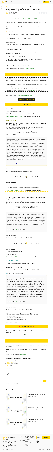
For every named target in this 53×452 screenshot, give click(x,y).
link (18, 88)
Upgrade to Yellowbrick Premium (26, 99)
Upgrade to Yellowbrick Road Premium (14, 116)
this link (32, 90)
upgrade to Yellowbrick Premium (25, 95)
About (16, 19)
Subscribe (46, 1)
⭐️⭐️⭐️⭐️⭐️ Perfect (11, 362)
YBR (23, 19)
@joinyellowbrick (30, 68)
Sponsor (20, 19)
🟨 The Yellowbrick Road (10, 6)
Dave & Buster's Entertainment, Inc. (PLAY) (16, 319)
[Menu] (50, 2)
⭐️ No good (9, 365)
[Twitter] (37, 441)
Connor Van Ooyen (13, 12)
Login (40, 1)
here (25, 70)
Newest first (42, 373)
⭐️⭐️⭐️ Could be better (12, 363)
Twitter (36, 19)
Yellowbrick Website (30, 19)
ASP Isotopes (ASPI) (11, 316)
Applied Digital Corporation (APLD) (15, 317)
